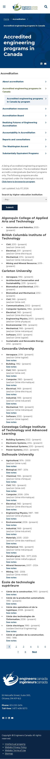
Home (6, 19)
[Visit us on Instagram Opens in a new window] (6, 718)
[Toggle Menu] (4, 6)
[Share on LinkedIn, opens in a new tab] (41, 64)
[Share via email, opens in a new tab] (45, 64)
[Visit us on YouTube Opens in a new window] (12, 718)
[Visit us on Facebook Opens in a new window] (3, 718)
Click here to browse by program (18, 182)
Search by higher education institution (22, 195)
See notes (11, 360)
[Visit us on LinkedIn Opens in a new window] (9, 718)
